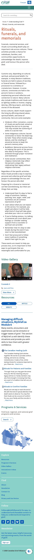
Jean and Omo (9, 288)
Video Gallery (6, 466)
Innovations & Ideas (8, 470)
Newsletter (5, 488)
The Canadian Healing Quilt (15, 350)
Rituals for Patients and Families (17, 369)
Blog (3, 495)
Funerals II (5, 284)
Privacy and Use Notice (10, 498)
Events (3, 473)
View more (7, 292)
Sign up (5, 542)
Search (6, 419)
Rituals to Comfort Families (15, 387)
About (3, 485)
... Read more (18, 364)
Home (4, 22)
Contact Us (5, 492)
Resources (5, 459)
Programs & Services (8, 463)
